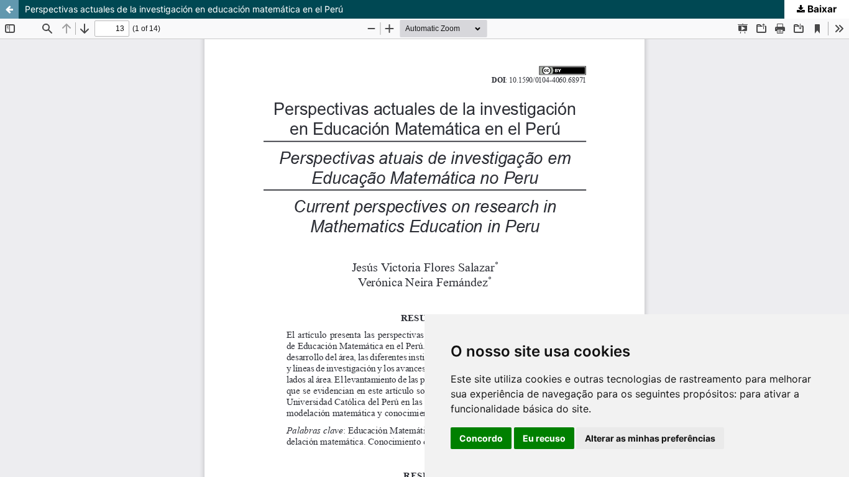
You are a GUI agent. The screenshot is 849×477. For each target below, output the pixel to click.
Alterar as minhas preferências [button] (650, 438)
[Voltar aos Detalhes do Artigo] (9, 9)
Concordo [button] (481, 438)
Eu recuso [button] (544, 438)
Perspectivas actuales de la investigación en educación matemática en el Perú (184, 9)
